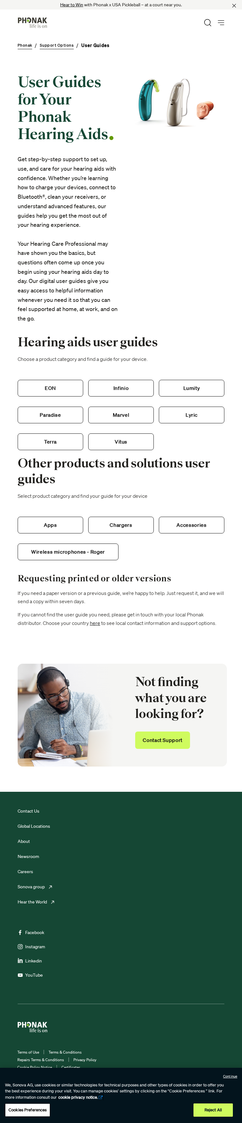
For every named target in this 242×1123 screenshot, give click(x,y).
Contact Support (162, 740)
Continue (230, 1076)
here (95, 623)
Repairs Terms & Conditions (40, 1059)
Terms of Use (28, 1052)
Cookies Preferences (28, 1110)
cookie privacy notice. (78, 1097)
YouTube (34, 975)
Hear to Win (71, 5)
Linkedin (33, 961)
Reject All (213, 1110)
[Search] (207, 22)
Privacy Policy (84, 1059)
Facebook (34, 932)
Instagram (35, 947)
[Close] (234, 6)
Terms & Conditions (65, 1052)
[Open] (221, 23)
